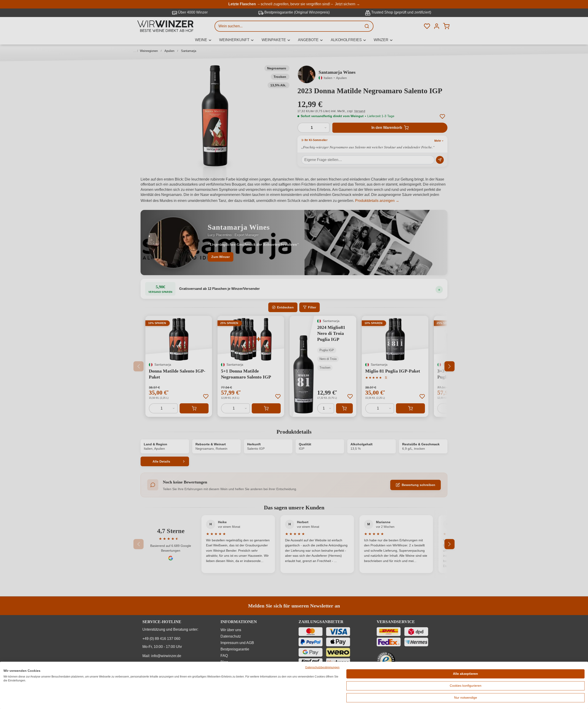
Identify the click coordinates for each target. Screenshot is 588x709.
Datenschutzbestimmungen (322, 667)
